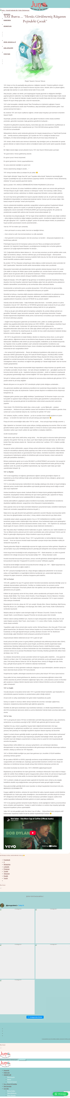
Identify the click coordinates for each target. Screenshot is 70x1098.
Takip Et (21, 905)
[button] (60, 1094)
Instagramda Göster (36, 1017)
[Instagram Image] (17, 926)
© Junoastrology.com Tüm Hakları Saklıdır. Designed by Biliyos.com (56, 1038)
